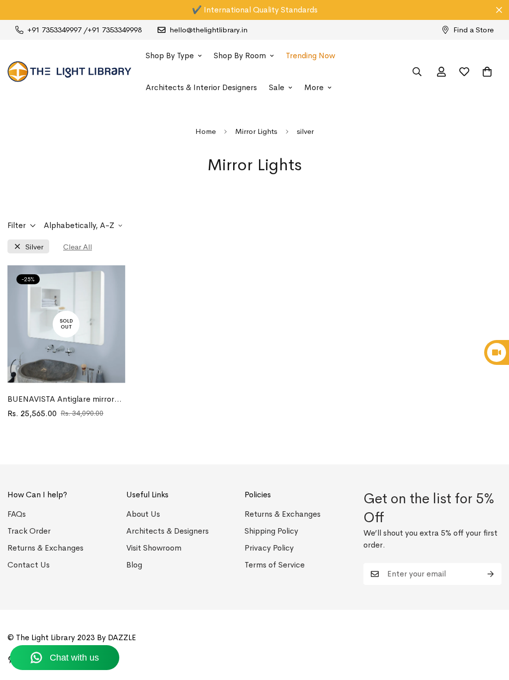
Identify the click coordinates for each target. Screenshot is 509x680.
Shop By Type (170, 55)
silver (34, 246)
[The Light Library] (69, 72)
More (314, 87)
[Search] (417, 72)
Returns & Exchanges (45, 548)
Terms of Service (275, 565)
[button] (487, 71)
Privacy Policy (269, 548)
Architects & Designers (167, 531)
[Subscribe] (491, 574)
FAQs (16, 514)
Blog (134, 565)
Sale (276, 87)
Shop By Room (240, 55)
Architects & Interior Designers (201, 87)
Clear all (77, 246)
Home (205, 131)
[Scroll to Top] (489, 625)
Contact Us (28, 565)
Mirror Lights (256, 131)
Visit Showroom (153, 548)
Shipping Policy (271, 531)
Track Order (29, 531)
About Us (143, 514)
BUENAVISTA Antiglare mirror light (60, 399)
